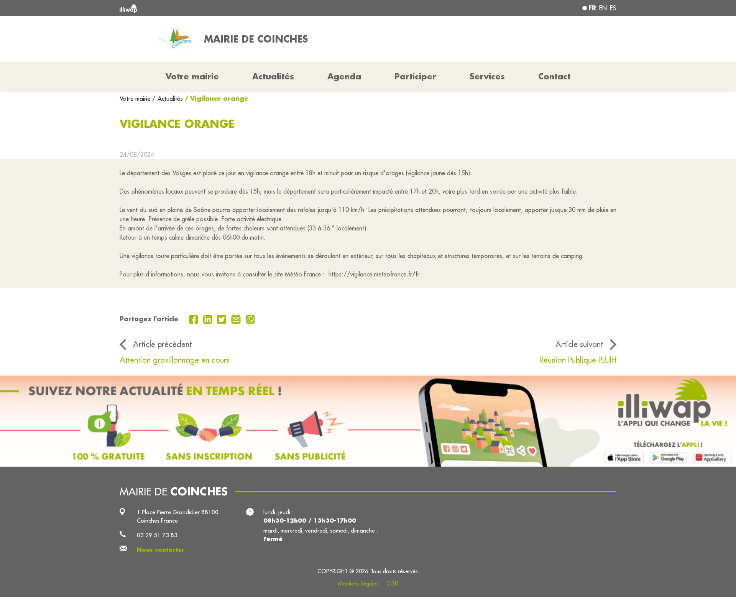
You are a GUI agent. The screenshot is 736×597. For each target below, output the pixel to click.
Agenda (344, 76)
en (603, 8)
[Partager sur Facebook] (194, 318)
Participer (415, 76)
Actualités (273, 76)
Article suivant (579, 344)
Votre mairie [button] (192, 76)
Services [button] (487, 76)
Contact (554, 76)
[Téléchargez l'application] (368, 420)
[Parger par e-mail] (237, 318)
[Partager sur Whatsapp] (250, 318)
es (613, 8)
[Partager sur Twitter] (222, 318)
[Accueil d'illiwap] (220, 8)
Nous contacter (160, 549)
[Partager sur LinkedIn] (209, 318)
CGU (392, 583)
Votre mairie (136, 98)
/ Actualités (167, 98)
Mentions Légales (358, 583)
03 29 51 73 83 (157, 535)
